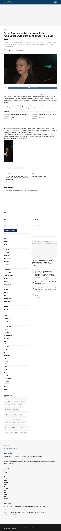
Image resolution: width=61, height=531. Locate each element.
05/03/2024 (42, 117)
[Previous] (29, 124)
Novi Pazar (7, 318)
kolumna (15, 414)
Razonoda (6, 338)
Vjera (5, 369)
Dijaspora (7, 249)
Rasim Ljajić (18, 419)
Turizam (6, 361)
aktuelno (6, 238)
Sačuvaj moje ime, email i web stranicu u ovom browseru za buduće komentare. (24, 226)
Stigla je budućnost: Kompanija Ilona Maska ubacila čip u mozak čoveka (47, 115)
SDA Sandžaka (11, 427)
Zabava (6, 375)
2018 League (7, 399)
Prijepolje (11, 419)
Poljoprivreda (8, 327)
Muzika (6, 309)
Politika (6, 324)
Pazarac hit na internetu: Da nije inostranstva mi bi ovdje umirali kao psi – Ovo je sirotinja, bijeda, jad (45, 288)
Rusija (19, 422)
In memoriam (7, 272)
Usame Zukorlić (13, 432)
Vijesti (5, 471)
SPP (27, 427)
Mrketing (6, 307)
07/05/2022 (16, 50)
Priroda (6, 329)
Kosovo (20, 414)
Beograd (23, 401)
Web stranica (35, 219)
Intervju (6, 278)
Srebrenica (7, 355)
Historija (6, 264)
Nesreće (6, 315)
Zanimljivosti (8, 378)
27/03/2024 (14, 119)
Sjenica (6, 349)
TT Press (9, 527)
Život (5, 389)
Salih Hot (24, 422)
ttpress (9, 50)
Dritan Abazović (8, 406)
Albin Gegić (22, 399)
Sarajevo (24, 424)
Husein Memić (7, 409)
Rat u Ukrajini (8, 335)
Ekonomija (7, 258)
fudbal (15, 406)
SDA (5, 427)
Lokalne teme (7, 298)
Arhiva (5, 244)
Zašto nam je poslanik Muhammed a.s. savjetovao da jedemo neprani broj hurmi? (20, 116)
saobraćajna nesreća (15, 424)
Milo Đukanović (16, 417)
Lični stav (6, 292)
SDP (18, 427)
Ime (5, 212)
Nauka (8, 29)
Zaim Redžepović (23, 432)
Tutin (5, 366)
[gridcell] (30, 146)
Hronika (6, 267)
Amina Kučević (10, 167)
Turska (6, 364)
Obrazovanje (7, 321)
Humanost (7, 269)
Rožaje (6, 344)
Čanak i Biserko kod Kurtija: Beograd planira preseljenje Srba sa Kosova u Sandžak (23, 456)
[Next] (32, 124)
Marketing (7, 301)
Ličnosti (6, 295)
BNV (9, 404)
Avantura (6, 247)
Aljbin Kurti (16, 401)
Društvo (6, 252)
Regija (5, 341)
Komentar (7, 194)
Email (5, 219)
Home (5, 29)
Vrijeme (6, 372)
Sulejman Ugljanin (13, 429)
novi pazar (24, 417)
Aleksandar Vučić (8, 401)
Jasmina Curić (7, 414)
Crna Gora (20, 404)
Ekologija (6, 255)
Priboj (5, 419)
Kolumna (6, 287)
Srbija (5, 429)
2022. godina (15, 399)
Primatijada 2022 (20, 167)
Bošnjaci (14, 404)
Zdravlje (6, 381)
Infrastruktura (8, 275)
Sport (5, 352)
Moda (5, 304)
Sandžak (6, 346)
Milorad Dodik (7, 417)
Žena (5, 386)
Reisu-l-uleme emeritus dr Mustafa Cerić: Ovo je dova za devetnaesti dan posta (22, 459)
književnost (7, 284)
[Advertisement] (30, 15)
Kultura (6, 289)
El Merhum (7, 261)
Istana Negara (16, 409)
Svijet (5, 358)
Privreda (6, 332)
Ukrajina (6, 432)
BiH (5, 404)
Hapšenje (20, 406)
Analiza (6, 241)
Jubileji (6, 281)
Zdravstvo (7, 384)
